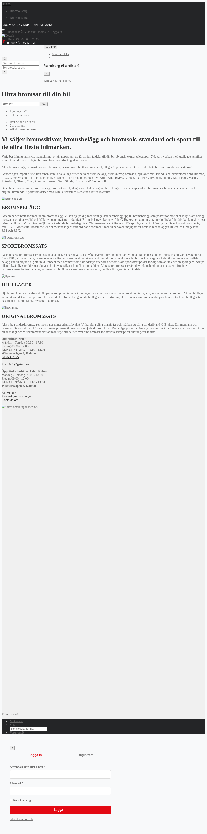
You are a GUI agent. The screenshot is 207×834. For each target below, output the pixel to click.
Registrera (86, 755)
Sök (43, 104)
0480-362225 (10, 357)
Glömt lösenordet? (21, 819)
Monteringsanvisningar (16, 396)
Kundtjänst (12, 32)
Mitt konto (16, 721)
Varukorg (17, 732)
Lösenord (24, 783)
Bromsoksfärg (19, 11)
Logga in (35, 755)
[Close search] (4, 72)
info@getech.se (19, 364)
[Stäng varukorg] (47, 74)
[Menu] (3, 29)
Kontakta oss (10, 400)
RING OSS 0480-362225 (22, 39)
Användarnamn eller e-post (36, 766)
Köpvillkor (9, 392)
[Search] (4, 59)
